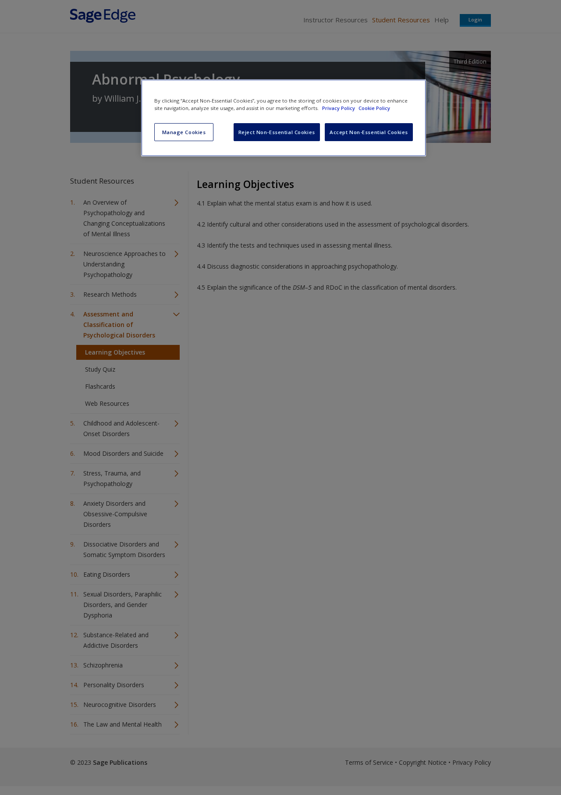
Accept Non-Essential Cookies (369, 132)
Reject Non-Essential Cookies (276, 132)
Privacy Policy (339, 108)
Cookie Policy (374, 108)
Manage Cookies (184, 132)
